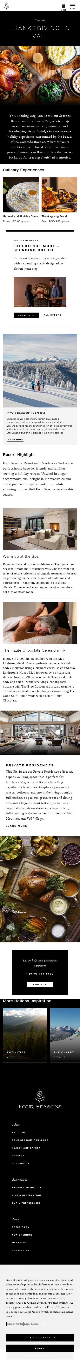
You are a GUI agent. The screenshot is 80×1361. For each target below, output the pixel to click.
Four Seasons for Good (30, 1140)
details (24, 315)
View (10, 1057)
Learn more (16, 825)
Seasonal (40, 20)
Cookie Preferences (40, 1337)
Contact (40, 984)
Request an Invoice (26, 1187)
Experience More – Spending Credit (36, 248)
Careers (18, 1155)
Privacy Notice (15, 1324)
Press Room (21, 1227)
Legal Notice (31, 1324)
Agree (40, 1348)
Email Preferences (26, 1203)
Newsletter (21, 1250)
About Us (19, 1132)
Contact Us (20, 1163)
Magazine (19, 1242)
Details (59, 1057)
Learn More (15, 439)
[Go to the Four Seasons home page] (6, 5)
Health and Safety (26, 1148)
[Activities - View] (25, 1035)
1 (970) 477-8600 (40, 973)
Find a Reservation (26, 1195)
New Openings (22, 1235)
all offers (52, 315)
